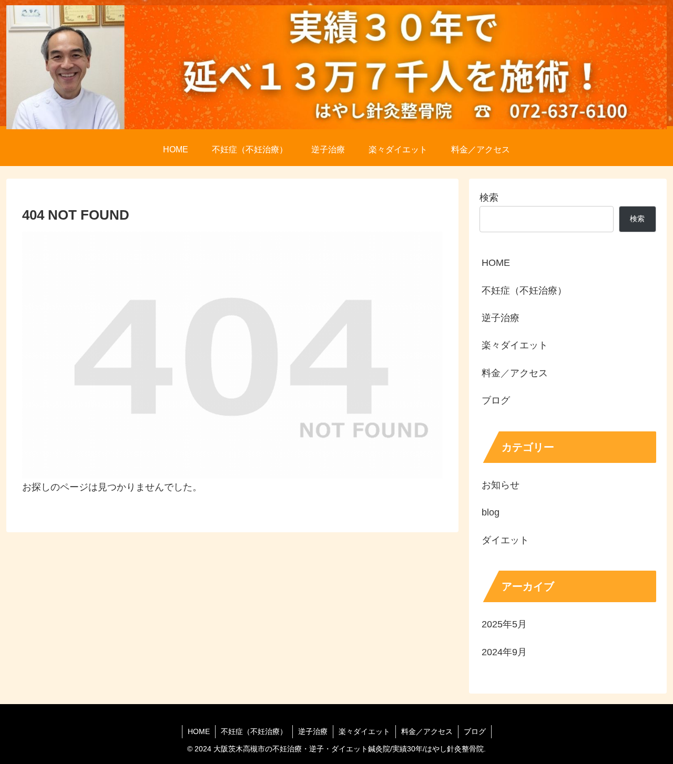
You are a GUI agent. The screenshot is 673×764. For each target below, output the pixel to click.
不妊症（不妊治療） (524, 290)
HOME (496, 262)
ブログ (496, 400)
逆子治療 (500, 318)
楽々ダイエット (515, 345)
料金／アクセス (515, 373)
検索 (489, 197)
